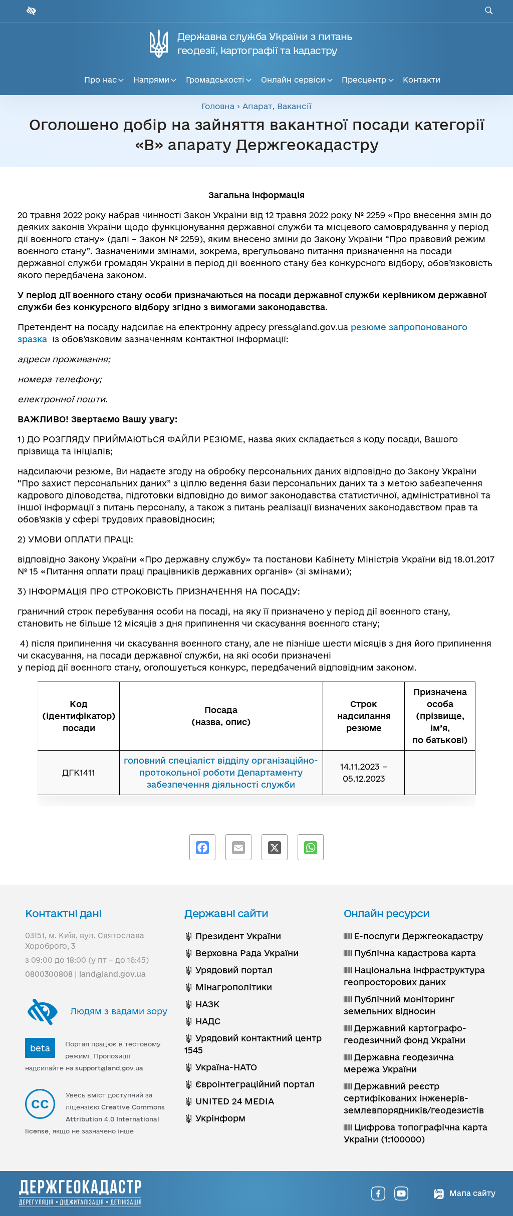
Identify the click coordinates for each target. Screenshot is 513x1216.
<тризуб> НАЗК (201, 1004)
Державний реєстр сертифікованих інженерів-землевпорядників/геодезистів (414, 1098)
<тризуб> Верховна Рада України (241, 953)
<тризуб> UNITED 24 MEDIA (229, 1101)
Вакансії (294, 106)
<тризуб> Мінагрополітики (228, 987)
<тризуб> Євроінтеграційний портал (249, 1084)
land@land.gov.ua (112, 974)
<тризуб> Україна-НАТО (220, 1067)
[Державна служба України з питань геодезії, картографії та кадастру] (80, 1193)
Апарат (257, 106)
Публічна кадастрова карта (414, 953)
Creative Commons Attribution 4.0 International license (95, 1118)
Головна (217, 106)
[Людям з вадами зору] (30, 11)
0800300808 (49, 974)
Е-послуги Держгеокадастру (417, 936)
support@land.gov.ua (109, 1067)
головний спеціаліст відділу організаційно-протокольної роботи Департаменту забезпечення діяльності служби (221, 772)
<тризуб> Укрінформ (214, 1118)
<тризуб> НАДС (202, 1021)
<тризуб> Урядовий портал (228, 970)
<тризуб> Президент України (232, 936)
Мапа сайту (471, 1193)
